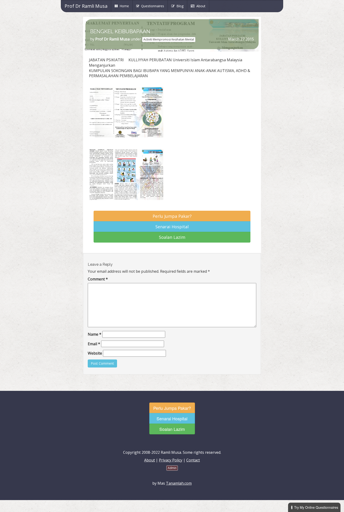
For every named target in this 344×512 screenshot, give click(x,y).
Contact (193, 460)
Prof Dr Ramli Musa (86, 6)
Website (95, 353)
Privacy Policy (170, 460)
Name (94, 334)
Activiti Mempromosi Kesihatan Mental (168, 39)
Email (94, 343)
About (199, 6)
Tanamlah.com (179, 483)
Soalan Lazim (172, 237)
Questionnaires (151, 6)
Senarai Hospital (172, 226)
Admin (172, 468)
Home (125, 6)
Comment (98, 279)
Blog (179, 6)
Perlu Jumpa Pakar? (172, 216)
